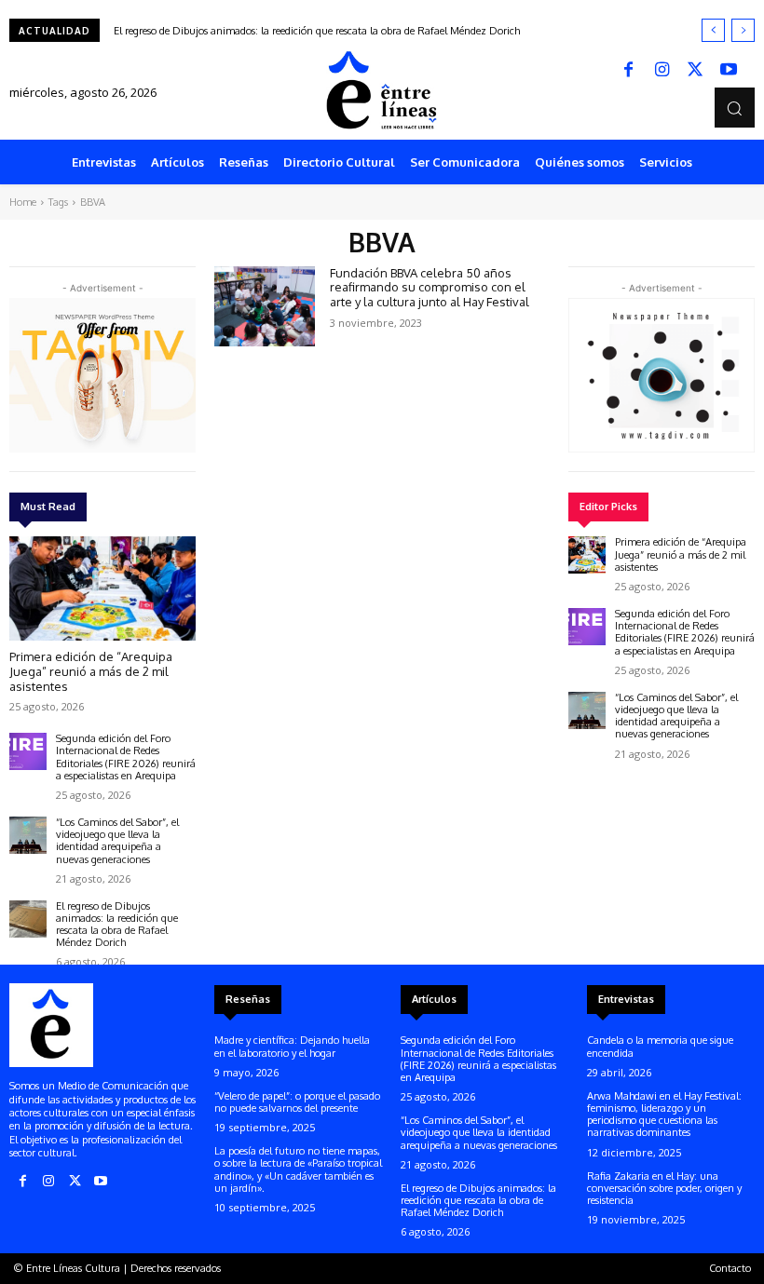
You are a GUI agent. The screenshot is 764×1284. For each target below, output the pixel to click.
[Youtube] (728, 71)
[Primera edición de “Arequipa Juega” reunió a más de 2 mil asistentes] (102, 588)
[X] (695, 71)
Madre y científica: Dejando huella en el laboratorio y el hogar (292, 1046)
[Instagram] (661, 71)
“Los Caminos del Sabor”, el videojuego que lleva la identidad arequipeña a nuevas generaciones (117, 841)
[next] (743, 30)
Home (22, 202)
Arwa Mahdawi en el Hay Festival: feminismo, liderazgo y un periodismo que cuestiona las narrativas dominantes (664, 1114)
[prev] (713, 30)
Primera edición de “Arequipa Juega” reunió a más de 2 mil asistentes (90, 671)
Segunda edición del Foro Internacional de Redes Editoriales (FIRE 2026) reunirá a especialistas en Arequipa (126, 757)
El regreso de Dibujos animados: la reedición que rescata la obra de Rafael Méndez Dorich (317, 30)
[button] (735, 108)
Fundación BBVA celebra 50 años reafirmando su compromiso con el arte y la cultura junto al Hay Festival (429, 287)
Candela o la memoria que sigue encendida (660, 1046)
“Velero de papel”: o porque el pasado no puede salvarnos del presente (297, 1102)
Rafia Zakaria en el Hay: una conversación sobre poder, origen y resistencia (664, 1188)
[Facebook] (628, 71)
